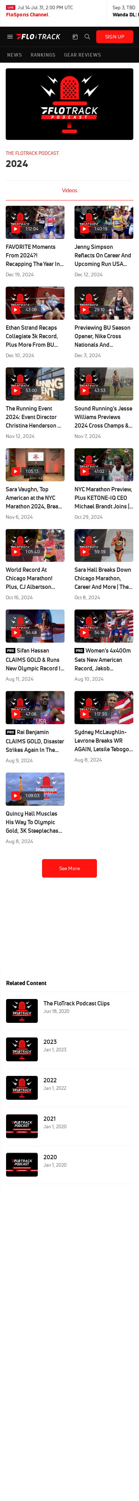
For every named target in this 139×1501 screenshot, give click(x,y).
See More (69, 868)
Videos (69, 190)
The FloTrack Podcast (32, 153)
